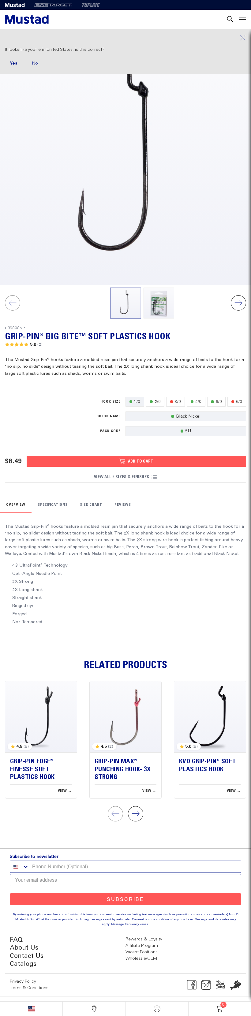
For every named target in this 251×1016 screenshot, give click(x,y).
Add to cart (141, 461)
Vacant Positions (142, 952)
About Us (24, 948)
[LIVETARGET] (53, 5)
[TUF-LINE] (91, 5)
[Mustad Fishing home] (27, 19)
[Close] (125, 38)
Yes (13, 63)
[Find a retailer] (94, 1009)
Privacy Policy (23, 981)
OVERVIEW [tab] (15, 505)
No (35, 63)
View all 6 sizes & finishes (121, 477)
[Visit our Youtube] (220, 985)
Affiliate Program (142, 945)
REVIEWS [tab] (122, 505)
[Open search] (230, 19)
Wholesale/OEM (141, 958)
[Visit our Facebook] (192, 985)
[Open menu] (242, 19)
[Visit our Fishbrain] (235, 985)
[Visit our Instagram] (206, 985)
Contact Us (26, 956)
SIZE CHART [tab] (91, 505)
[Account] (157, 1009)
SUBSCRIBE (125, 898)
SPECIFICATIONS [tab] (53, 505)
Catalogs (23, 964)
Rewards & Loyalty (144, 939)
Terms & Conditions (29, 988)
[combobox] (19, 867)
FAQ (16, 940)
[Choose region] (31, 1009)
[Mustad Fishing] (17, 5)
